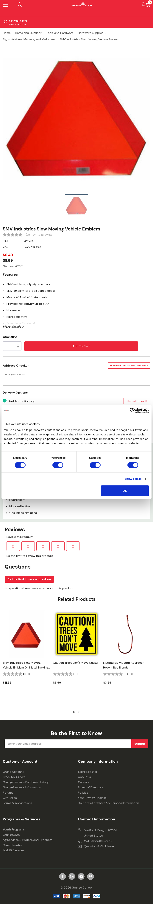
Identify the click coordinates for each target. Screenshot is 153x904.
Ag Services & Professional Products (27, 840)
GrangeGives (11, 835)
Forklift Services (13, 850)
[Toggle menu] (5, 4)
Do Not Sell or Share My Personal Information (108, 803)
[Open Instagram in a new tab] (72, 876)
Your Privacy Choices (92, 798)
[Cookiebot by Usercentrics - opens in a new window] (132, 410)
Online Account (13, 772)
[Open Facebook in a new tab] (62, 876)
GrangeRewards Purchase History (26, 782)
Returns (8, 793)
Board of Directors (90, 787)
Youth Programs (14, 829)
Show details (132, 478)
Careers (83, 782)
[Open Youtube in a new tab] (81, 876)
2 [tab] (79, 712)
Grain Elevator (12, 845)
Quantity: (10, 337)
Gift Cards (10, 798)
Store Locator (87, 772)
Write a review (42, 234)
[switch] (57, 465)
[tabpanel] (26, 653)
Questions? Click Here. (99, 846)
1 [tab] (74, 712)
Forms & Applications (17, 803)
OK (125, 490)
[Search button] (20, 4)
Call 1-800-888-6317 (98, 841)
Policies (83, 793)
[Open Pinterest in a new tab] (90, 876)
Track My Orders (14, 777)
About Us (84, 777)
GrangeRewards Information (22, 787)
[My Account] (143, 4)
